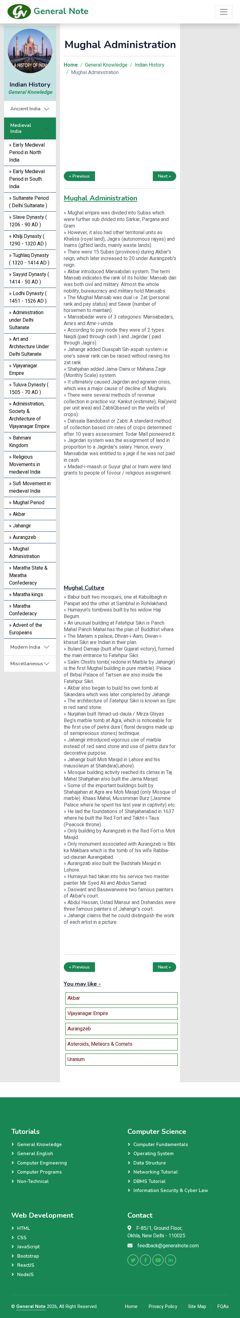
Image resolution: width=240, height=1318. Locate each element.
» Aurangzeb (22, 537)
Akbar (74, 998)
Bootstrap (28, 1256)
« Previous (79, 176)
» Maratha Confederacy (23, 609)
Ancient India (25, 108)
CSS (22, 1238)
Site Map (197, 1306)
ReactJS (25, 1265)
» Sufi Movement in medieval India (30, 487)
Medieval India (20, 128)
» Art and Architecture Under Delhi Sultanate (29, 346)
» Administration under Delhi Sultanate (26, 320)
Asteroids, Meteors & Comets (100, 1044)
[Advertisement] (120, 125)
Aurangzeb (79, 1029)
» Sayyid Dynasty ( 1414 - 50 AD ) (29, 278)
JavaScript (28, 1247)
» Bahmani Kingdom (20, 441)
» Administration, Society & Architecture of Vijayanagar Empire (29, 415)
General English (35, 1153)
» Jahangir (20, 526)
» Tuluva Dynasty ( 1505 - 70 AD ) (28, 388)
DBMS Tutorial (149, 1181)
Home (131, 1306)
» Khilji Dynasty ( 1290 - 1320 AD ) (28, 240)
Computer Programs (39, 1172)
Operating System (153, 1153)
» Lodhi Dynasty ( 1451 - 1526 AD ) (28, 297)
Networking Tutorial (155, 1172)
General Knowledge (30, 92)
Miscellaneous (26, 663)
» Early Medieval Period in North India (27, 152)
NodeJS (25, 1274)
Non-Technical (33, 1181)
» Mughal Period (26, 502)
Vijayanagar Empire (88, 1013)
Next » (164, 176)
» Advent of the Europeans (25, 628)
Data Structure (149, 1163)
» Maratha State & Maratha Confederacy (28, 575)
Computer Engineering (42, 1163)
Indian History (149, 65)
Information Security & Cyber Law (170, 1190)
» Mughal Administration (24, 552)
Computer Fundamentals (160, 1144)
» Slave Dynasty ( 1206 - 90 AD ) (28, 221)
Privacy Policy (162, 1306)
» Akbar (17, 514)
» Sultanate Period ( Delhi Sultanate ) (29, 201)
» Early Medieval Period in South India (27, 179)
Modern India (25, 647)
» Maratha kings (26, 594)
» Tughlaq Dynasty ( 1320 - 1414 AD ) (29, 259)
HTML (23, 1228)
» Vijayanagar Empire (23, 369)
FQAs (223, 1306)
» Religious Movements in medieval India (24, 464)
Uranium (76, 1059)
